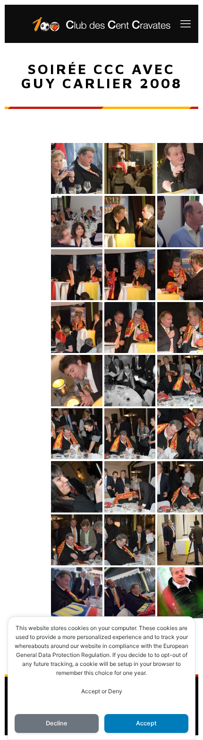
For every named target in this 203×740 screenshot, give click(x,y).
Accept (146, 723)
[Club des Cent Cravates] (101, 23)
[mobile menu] (186, 24)
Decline (57, 723)
